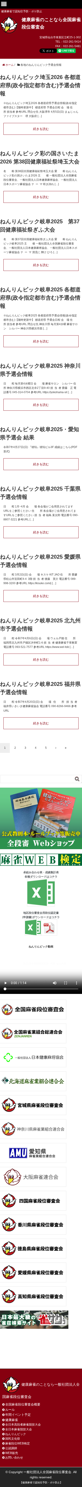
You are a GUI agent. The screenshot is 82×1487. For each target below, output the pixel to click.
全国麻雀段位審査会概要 (22, 1404)
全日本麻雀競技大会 (18, 1429)
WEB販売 (11, 1453)
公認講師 (11, 1448)
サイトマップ (17, 1359)
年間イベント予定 (18, 1414)
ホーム (13, 1354)
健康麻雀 (11, 1420)
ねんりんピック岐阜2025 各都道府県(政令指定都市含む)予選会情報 (40, 297)
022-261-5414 (72, 41)
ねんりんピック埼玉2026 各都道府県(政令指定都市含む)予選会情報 (40, 85)
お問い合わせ (38, 1354)
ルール (10, 1409)
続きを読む (41, 129)
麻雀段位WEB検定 (17, 1443)
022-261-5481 (72, 46)
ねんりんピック (15, 1434)
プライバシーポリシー (53, 1359)
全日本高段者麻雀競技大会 (23, 1424)
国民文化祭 (12, 1438)
